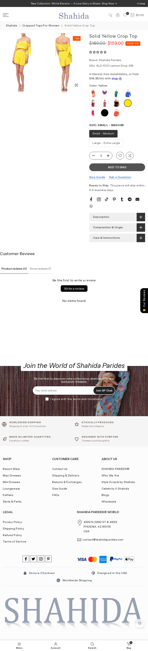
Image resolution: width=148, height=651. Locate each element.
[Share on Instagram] (99, 199)
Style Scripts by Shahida (118, 482)
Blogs (105, 495)
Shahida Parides (110, 60)
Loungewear (11, 488)
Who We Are (110, 475)
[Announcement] (74, 3)
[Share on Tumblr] (122, 199)
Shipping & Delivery (65, 475)
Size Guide (97, 177)
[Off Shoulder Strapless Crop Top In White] (93, 104)
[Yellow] (127, 103)
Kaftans (8, 495)
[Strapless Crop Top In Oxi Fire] (116, 114)
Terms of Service (14, 541)
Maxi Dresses (12, 475)
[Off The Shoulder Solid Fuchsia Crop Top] (104, 104)
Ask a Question (120, 177)
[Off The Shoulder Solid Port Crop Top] (116, 104)
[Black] (104, 113)
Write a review (74, 288)
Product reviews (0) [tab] (14, 268)
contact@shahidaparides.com (103, 539)
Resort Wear (11, 469)
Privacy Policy (12, 522)
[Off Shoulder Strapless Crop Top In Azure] (127, 95)
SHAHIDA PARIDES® (116, 469)
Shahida (11, 25)
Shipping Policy (13, 528)
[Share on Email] (137, 199)
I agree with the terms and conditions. (76, 399)
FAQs (55, 495)
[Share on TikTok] (106, 199)
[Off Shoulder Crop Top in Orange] (93, 95)
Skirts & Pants (12, 501)
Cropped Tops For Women (41, 25)
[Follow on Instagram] (41, 559)
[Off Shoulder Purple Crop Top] (104, 95)
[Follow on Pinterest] (48, 559)
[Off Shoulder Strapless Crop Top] (116, 95)
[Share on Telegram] (130, 199)
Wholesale (109, 501)
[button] (98, 52)
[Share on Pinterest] (114, 199)
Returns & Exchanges (67, 482)
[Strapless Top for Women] (93, 114)
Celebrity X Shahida (115, 488)
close (8, 3)
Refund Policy (12, 535)
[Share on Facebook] (91, 199)
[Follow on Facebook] (26, 559)
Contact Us (59, 469)
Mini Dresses (11, 482)
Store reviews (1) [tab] (40, 268)
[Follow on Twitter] (33, 559)
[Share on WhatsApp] (91, 206)
